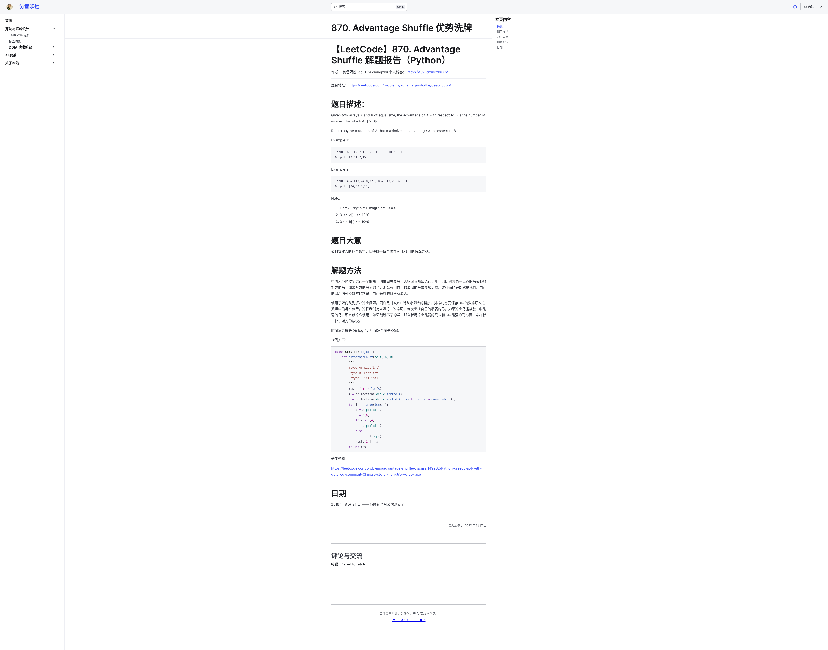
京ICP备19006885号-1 (409, 620)
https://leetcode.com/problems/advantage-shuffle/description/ (399, 85)
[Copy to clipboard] (481, 151)
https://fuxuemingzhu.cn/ (427, 72)
